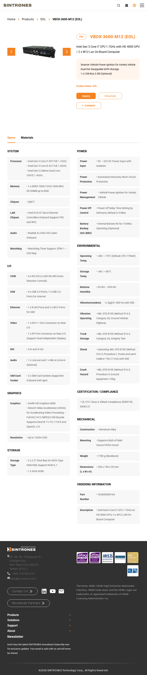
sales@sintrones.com (23, 578)
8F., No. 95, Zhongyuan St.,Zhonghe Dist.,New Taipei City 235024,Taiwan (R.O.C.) (25, 562)
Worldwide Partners (26, 603)
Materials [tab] (27, 137)
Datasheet (110, 96)
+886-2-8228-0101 (23, 573)
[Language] (134, 5)
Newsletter (15, 636)
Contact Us (20, 591)
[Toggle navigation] (142, 5)
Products (28, 19)
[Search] (118, 5)
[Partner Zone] (126, 5)
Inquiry (86, 96)
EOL (43, 19)
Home (11, 19)
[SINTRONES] (17, 5)
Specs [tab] (11, 137)
